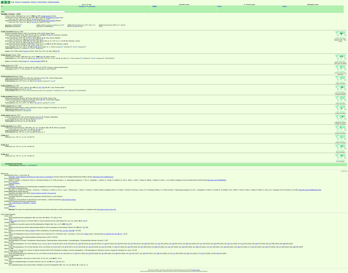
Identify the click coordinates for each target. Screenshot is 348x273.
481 (228, 243)
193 (105, 243)
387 (41, 100)
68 (84, 221)
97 (45, 78)
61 (40, 117)
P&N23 (43, 25)
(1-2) (31, 67)
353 (173, 243)
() (219, 6)
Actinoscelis (92, 6)
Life (13, 2)
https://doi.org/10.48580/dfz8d (216, 180)
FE (48, 19)
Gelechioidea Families (68, 199)
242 (40, 87)
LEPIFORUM (108, 58)
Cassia (25, 51)
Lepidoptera (26, 2)
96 (35, 120)
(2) (31, 17)
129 (79, 243)
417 (201, 243)
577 (270, 243)
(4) (41, 44)
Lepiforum (12, 186)
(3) (32, 38)
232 (29, 36)
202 (41, 56)
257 (131, 243)
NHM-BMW (16, 25)
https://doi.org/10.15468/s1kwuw (103, 177)
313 (57, 261)
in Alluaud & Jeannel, (46, 107)
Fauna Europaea (14, 183)
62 (40, 79)
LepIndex (49, 25)
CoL (61, 25)
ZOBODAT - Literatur (29, 203)
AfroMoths (55, 25)
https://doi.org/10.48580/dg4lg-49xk (310, 190)
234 (33, 19)
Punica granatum (35, 61)
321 (159, 243)
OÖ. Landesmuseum (15, 203)
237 (36, 81)
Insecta (18, 2)
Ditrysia (34, 2)
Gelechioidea (42, 2)
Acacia (25, 61)
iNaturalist (39, 26)
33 (48, 243)
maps (340, 41)
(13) (25, 19)
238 (29, 39)
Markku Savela (196, 270)
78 (37, 20)
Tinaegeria (82, 6)
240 (29, 101)
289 (145, 243)
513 (242, 243)
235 (34, 58)
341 (49, 35)
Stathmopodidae (54, 2)
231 (35, 19)
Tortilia (154, 6)
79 (44, 98)
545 (256, 243)
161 (92, 243)
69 (42, 38)
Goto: (3, 11)
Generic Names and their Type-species (43, 193)
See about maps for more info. (106, 209)
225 (118, 243)
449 (215, 243)
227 (84, 227)
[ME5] (41, 19)
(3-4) (38, 35)
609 (284, 243)
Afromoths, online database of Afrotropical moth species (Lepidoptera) (31, 177)
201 (36, 16)
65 (42, 33)
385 (187, 243)
